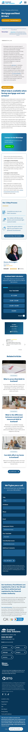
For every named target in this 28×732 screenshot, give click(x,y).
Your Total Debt (7, 533)
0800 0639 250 (9, 265)
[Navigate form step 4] (22, 287)
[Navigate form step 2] (11, 287)
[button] (3, 344)
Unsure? (20, 316)
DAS (2, 706)
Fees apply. (4, 28)
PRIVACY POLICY (5, 726)
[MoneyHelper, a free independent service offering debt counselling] (4, 31)
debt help (14, 65)
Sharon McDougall (10, 262)
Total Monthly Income (9, 541)
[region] (14, 345)
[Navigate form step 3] (16, 287)
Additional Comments (9, 548)
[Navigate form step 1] (5, 287)
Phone (4, 512)
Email (4, 519)
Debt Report (4, 709)
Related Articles (14, 356)
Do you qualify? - (11, 20)
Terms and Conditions (6, 714)
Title (4, 497)
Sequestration (4, 701)
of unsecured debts (16, 73)
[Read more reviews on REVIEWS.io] (14, 332)
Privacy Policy (5, 571)
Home (2, 10)
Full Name (5, 504)
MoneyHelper (13, 31)
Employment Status (8, 526)
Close (6, 729)
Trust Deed (3, 704)
